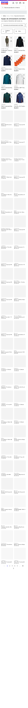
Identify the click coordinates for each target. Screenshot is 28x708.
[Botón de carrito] (20, 3)
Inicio (8, 15)
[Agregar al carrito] (11, 41)
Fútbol (11, 15)
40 (23, 566)
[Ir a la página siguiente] (13, 568)
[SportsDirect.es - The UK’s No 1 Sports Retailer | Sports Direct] (4, 2)
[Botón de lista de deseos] (16, 3)
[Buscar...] (2, 7)
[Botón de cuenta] (13, 3)
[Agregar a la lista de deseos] (11, 37)
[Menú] (23, 3)
